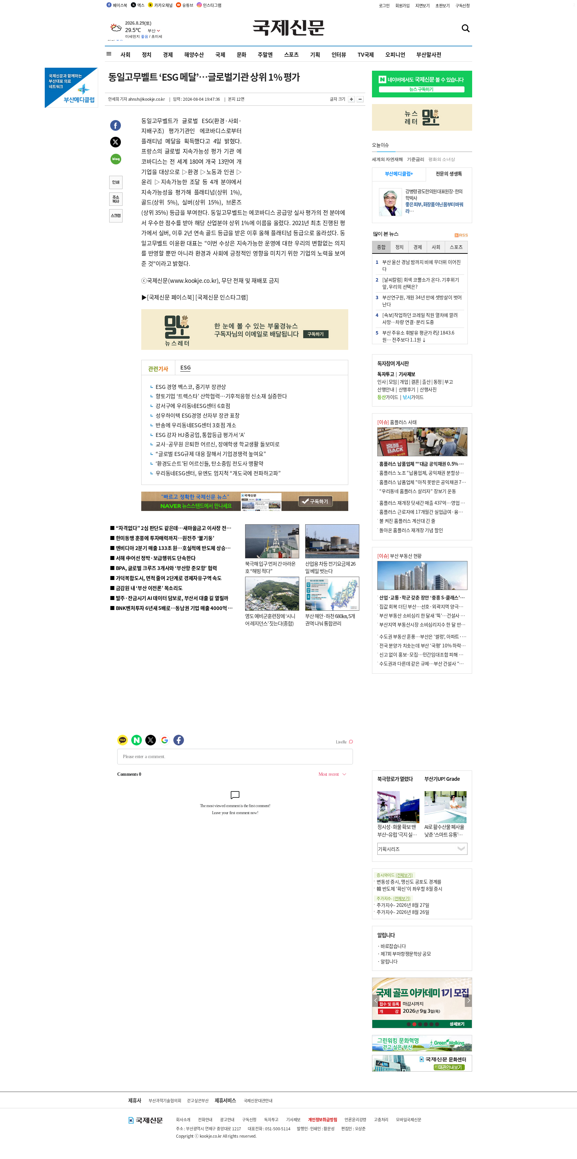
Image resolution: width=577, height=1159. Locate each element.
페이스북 (120, 5)
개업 (404, 381)
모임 (393, 381)
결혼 (415, 381)
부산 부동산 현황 (399, 555)
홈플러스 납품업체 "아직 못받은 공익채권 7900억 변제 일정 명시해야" (446, 482)
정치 (147, 54)
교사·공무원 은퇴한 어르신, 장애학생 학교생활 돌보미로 (218, 444)
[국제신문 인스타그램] (221, 297)
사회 (126, 54)
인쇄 (115, 183)
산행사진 (428, 389)
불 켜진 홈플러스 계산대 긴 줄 (407, 520)
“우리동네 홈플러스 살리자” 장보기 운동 (417, 491)
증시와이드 (395, 875)
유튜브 (187, 5)
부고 (448, 381)
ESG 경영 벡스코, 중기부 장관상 (191, 387)
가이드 (387, 397)
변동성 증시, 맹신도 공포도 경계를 (409, 881)
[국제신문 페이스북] (170, 297)
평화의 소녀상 (441, 159)
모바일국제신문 (408, 1119)
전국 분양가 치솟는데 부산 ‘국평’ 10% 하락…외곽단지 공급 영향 (440, 645)
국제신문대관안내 (258, 1100)
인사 (381, 381)
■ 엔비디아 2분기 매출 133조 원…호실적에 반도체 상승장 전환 (175, 547)
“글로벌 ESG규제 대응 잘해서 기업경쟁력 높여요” (211, 454)
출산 (426, 381)
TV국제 (366, 54)
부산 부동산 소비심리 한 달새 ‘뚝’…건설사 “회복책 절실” (433, 615)
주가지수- (393, 898)
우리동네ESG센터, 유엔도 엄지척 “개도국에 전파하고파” (218, 473)
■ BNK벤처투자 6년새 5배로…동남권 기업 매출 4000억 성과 (173, 607)
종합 (381, 246)
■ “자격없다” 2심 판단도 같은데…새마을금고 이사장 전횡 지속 (175, 527)
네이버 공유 (115, 159)
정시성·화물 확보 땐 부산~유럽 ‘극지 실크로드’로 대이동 (397, 834)
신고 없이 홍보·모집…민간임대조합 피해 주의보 (425, 654)
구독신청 (462, 5)
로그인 (384, 5)
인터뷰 (339, 54)
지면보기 (422, 5)
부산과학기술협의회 (165, 1100)
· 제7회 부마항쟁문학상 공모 (404, 953)
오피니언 (395, 54)
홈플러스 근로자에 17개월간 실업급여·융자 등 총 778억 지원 (437, 511)
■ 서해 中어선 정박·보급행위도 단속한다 (153, 557)
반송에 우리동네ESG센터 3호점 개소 (196, 425)
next (468, 1001)
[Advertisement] (295, 157)
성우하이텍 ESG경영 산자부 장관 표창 (198, 415)
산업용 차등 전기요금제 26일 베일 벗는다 (330, 567)
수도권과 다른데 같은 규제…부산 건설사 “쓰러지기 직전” (433, 663)
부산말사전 (428, 54)
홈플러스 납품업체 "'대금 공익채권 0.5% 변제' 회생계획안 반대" (441, 463)
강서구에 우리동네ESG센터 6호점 (193, 406)
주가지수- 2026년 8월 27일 (403, 905)
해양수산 (194, 54)
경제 (168, 54)
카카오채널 (163, 5)
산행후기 (407, 389)
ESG (185, 367)
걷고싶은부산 (198, 1100)
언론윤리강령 (355, 1119)
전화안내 (205, 1119)
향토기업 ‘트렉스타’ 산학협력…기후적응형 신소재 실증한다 (221, 396)
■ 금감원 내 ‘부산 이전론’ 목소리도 (146, 587)
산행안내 (385, 389)
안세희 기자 (117, 99)
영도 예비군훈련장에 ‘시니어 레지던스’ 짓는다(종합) (270, 619)
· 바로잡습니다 (391, 946)
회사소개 (183, 1119)
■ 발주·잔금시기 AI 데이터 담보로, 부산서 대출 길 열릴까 (169, 597)
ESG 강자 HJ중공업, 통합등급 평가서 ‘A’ (200, 435)
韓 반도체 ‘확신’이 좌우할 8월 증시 (409, 888)
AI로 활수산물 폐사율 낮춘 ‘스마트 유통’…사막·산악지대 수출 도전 (444, 838)
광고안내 (227, 1119)
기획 (315, 54)
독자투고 (271, 1119)
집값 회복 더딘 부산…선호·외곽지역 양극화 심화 (425, 606)
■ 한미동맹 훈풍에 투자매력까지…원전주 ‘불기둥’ (162, 537)
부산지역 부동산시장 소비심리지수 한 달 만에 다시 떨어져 (434, 624)
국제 (220, 54)
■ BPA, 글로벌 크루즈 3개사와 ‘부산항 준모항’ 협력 (163, 567)
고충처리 (381, 1119)
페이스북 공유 (115, 126)
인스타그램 (212, 5)
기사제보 (293, 1119)
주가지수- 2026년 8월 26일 (403, 912)
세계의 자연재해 (387, 159)
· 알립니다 (387, 961)
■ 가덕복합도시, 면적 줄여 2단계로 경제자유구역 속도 (166, 577)
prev (375, 1001)
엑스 (141, 5)
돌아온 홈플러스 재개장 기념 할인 (411, 530)
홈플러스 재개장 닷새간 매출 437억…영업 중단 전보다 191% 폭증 (442, 502)
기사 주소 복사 (115, 199)
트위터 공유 (115, 143)
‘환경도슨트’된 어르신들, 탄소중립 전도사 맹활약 (209, 463)
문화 (242, 54)
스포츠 (291, 54)
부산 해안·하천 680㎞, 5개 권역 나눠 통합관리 (330, 619)
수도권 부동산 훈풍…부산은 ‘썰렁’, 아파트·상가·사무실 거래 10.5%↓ (446, 636)
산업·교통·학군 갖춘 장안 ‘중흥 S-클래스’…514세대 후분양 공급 (441, 597)
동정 (437, 381)
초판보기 (442, 5)
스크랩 (115, 216)
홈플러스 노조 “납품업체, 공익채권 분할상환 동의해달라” (433, 472)
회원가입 (402, 5)
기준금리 (415, 159)
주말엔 (265, 54)
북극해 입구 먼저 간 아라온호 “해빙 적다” (270, 567)
